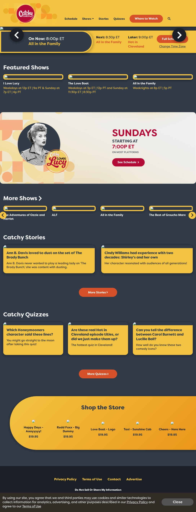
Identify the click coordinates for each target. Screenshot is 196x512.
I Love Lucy (11, 83)
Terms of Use (92, 479)
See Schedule (127, 162)
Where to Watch (146, 19)
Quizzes (119, 19)
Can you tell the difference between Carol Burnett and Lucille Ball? (160, 334)
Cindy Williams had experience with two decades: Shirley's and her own (139, 255)
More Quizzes (97, 374)
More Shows (20, 198)
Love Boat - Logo (103, 429)
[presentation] (17, 35)
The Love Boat (78, 83)
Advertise (134, 479)
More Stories (97, 292)
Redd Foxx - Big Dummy (68, 429)
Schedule (71, 19)
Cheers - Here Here (172, 429)
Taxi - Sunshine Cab (137, 429)
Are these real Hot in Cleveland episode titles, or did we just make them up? (95, 334)
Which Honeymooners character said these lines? (30, 332)
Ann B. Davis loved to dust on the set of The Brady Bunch (44, 255)
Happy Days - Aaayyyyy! (33, 429)
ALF (54, 215)
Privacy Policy (65, 479)
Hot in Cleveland (136, 44)
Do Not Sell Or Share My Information (98, 489)
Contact (114, 479)
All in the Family (44, 43)
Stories (104, 19)
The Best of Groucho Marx (167, 215)
